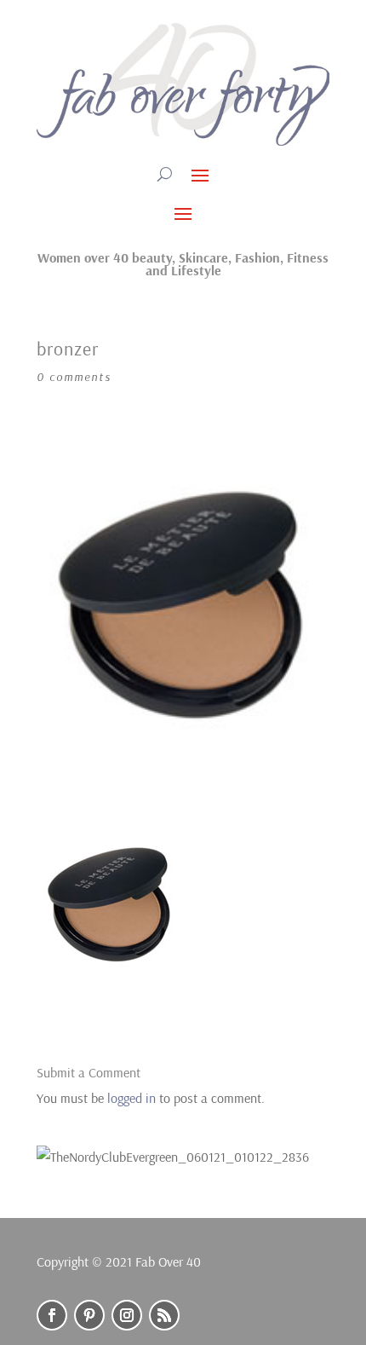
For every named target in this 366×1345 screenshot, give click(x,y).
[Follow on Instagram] (127, 1315)
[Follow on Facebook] (52, 1315)
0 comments (74, 376)
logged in (131, 1097)
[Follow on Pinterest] (89, 1315)
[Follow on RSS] (164, 1315)
